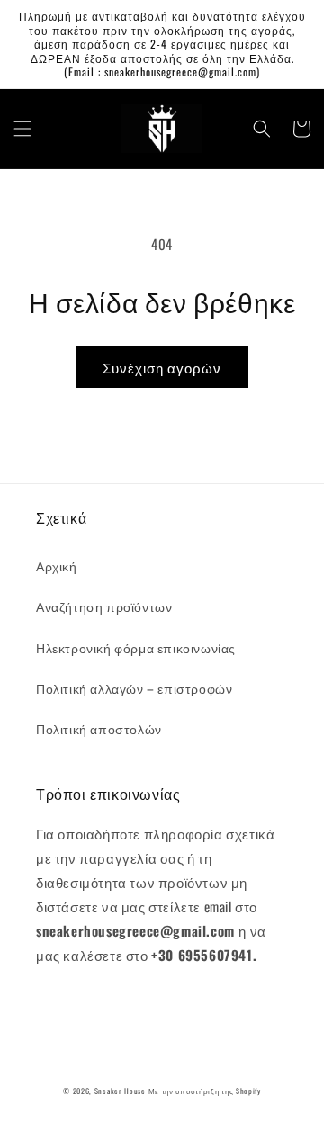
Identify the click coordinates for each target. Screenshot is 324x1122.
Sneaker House (120, 1090)
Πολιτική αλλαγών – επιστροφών (134, 687)
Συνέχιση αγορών (162, 367)
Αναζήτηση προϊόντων (104, 606)
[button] (22, 128)
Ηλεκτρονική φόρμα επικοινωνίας (136, 647)
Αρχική (56, 565)
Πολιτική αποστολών (99, 728)
